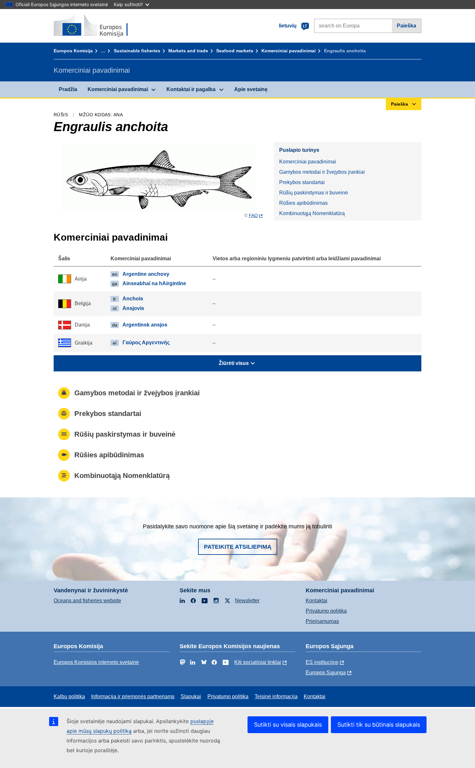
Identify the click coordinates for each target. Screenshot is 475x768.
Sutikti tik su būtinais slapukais (378, 724)
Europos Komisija (73, 50)
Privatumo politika (326, 611)
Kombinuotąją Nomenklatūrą (312, 213)
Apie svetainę (251, 89)
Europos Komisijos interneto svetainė (96, 662)
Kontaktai (316, 600)
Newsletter (247, 600)
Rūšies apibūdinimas (303, 203)
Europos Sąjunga (326, 672)
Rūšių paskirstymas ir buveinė (313, 192)
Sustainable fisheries (137, 50)
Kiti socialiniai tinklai (257, 662)
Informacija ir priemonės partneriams (132, 696)
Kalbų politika (69, 696)
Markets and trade (188, 50)
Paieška (406, 25)
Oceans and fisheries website (87, 600)
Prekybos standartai (302, 182)
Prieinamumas (322, 621)
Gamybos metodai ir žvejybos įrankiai (322, 172)
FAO (253, 215)
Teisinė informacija (276, 696)
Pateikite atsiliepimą (237, 547)
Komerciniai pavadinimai (288, 50)
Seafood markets (234, 50)
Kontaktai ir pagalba (191, 89)
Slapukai (191, 696)
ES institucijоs (322, 662)
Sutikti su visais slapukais (288, 724)
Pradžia (68, 89)
